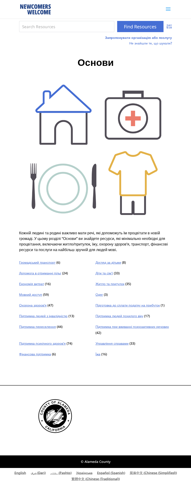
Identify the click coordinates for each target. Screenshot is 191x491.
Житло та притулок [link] (110, 284)
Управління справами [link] (112, 343)
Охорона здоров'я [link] (33, 305)
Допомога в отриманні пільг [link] (40, 273)
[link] (35, 9)
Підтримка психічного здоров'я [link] (42, 343)
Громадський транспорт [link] (37, 262)
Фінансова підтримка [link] (35, 354)
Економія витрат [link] (31, 284)
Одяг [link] (99, 294)
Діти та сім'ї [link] (104, 273)
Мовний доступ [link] (30, 294)
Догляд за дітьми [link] (108, 262)
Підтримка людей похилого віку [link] (119, 316)
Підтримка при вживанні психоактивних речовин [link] (132, 326)
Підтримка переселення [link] (37, 326)
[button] (168, 12)
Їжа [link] (98, 354)
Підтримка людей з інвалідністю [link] (43, 316)
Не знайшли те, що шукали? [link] (150, 43)
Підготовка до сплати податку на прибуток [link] (128, 305)
